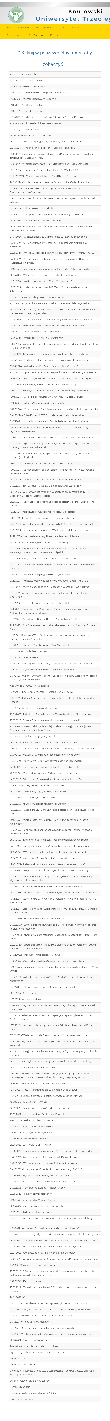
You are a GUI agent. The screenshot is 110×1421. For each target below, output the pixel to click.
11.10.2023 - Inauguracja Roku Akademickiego (34, 708)
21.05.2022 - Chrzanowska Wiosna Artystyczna (34, 1200)
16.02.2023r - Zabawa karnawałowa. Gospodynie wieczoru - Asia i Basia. (47, 961)
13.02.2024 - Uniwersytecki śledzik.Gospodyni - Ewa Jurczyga (42, 463)
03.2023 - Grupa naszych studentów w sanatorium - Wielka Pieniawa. (46, 886)
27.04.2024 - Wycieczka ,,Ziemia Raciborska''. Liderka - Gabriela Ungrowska (49, 303)
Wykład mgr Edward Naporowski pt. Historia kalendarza (40, 1352)
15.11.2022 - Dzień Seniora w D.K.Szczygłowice (33, 1067)
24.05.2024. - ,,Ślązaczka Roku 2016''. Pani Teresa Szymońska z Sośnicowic (48, 237)
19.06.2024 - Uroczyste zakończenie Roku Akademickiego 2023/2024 (46, 214)
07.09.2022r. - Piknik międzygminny (29, 1138)
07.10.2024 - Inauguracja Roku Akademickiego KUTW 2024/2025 (44, 170)
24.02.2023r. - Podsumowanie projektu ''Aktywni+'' (36, 955)
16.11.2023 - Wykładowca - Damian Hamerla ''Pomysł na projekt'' (43, 619)
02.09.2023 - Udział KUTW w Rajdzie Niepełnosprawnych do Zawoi (45, 754)
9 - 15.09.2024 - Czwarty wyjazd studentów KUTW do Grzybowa (43, 176)
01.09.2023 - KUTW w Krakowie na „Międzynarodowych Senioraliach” (46, 761)
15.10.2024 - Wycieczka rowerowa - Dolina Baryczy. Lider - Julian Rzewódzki (49, 164)
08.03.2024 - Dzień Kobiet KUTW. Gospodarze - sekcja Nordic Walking (47, 415)
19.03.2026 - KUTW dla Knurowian (27, 86)
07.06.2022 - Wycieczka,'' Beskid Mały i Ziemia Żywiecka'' (40, 1175)
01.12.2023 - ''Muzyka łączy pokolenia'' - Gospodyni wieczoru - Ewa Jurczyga (49, 587)
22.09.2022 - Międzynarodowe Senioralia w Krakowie (37, 1114)
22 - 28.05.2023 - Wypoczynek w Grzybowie (33, 797)
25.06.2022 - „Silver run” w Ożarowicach (30, 1145)
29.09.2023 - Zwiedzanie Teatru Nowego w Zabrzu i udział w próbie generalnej (51, 714)
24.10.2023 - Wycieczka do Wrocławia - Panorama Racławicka (42, 669)
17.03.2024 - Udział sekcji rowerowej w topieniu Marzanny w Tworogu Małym (50, 378)
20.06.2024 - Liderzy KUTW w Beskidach (31, 208)
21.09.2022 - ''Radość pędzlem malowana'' (32, 1120)
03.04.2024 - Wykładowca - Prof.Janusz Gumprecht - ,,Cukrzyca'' (44, 366)
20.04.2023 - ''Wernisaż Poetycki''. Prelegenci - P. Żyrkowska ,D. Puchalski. (48, 852)
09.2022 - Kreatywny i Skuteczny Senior (31, 1132)
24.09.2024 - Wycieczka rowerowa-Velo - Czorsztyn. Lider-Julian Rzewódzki (50, 182)
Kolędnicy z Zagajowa (21, 1399)
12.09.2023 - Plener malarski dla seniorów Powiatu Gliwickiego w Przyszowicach (52, 748)
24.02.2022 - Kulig (19, 1297)
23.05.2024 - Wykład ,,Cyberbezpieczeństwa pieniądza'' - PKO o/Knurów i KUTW (52, 253)
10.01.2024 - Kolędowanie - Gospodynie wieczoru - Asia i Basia (42, 512)
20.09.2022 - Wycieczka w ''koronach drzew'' (33, 1126)
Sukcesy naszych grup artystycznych (30, 1381)
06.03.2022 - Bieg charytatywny (26, 1281)
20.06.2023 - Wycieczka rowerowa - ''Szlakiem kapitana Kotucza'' (44, 773)
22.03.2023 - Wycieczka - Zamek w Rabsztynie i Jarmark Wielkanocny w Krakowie (53, 372)
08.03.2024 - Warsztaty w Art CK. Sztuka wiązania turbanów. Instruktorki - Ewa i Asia (54, 409)
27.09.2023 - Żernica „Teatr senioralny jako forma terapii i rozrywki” (45, 720)
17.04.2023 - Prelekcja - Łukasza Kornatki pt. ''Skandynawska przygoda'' (47, 864)
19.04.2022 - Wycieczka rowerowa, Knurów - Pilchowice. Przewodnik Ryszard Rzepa (54, 1259)
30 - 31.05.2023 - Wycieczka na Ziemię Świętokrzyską (38, 785)
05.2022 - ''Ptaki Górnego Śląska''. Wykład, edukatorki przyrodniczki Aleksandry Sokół (55, 1234)
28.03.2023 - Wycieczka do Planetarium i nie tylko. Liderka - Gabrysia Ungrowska (52, 892)
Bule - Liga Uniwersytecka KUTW (27, 129)
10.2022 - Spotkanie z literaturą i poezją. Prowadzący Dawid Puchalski (46, 1096)
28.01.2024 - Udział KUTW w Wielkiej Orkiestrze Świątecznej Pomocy (46, 479)
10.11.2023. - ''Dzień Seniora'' (24, 657)
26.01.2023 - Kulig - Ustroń (23, 993)
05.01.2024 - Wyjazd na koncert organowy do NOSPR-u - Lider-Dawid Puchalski (52, 524)
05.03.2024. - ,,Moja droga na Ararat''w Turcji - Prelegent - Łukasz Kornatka (49, 421)
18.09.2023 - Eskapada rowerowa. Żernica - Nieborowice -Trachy (43, 742)
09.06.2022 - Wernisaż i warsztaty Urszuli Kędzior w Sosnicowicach (45, 1163)
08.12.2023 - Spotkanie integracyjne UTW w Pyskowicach (40, 574)
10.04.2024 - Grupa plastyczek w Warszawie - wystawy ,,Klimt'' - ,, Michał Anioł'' (51, 354)
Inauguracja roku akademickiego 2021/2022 (33, 1393)
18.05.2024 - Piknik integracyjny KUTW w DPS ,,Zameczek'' (41, 281)
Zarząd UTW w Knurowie (23, 74)
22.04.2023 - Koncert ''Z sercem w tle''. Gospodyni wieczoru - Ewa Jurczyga (49, 846)
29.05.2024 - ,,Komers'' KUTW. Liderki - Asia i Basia (36, 220)
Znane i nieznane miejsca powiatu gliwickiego (34, 1346)
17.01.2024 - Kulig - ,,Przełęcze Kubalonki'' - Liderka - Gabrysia (42, 518)
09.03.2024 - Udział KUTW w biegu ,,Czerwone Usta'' (37, 403)
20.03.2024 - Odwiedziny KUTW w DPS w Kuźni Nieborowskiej (43, 384)
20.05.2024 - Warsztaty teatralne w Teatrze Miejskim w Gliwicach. (44, 275)
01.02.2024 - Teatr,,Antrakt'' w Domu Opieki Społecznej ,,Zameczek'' (45, 486)
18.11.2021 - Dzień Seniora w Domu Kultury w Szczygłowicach (42, 1328)
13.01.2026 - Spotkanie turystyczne (28, 105)
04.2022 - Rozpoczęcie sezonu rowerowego (33, 1265)
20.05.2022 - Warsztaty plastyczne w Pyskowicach (36, 1206)
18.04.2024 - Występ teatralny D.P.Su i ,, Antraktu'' (36, 338)
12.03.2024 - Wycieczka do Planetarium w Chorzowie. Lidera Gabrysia (46, 397)
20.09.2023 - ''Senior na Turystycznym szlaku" (34, 736)
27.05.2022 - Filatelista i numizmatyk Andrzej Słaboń (37, 1188)
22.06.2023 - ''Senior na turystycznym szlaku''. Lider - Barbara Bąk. (44, 767)
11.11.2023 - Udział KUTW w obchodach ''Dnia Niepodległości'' (42, 645)
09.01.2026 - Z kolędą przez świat (27, 111)
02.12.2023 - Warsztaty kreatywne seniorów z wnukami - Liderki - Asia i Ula (49, 581)
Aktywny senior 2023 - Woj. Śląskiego (29, 686)
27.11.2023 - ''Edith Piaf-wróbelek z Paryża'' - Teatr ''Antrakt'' (41, 603)
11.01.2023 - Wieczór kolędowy (25, 999)
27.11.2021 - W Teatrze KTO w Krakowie (30, 1322)
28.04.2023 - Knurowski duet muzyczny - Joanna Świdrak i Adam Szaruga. (49, 840)
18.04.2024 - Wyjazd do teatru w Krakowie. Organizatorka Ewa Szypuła (47, 325)
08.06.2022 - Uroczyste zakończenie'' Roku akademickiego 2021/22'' (46, 1169)
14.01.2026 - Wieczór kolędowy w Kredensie (33, 99)
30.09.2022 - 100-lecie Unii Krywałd (28, 1102)
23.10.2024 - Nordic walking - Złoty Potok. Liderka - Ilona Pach (42, 148)
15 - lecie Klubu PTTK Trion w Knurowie (30, 135)
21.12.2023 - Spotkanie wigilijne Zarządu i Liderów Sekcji (39, 542)
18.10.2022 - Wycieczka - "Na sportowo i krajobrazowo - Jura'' (41, 1083)
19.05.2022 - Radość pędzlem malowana (31, 1212)
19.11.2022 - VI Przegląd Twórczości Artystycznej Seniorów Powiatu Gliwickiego (51, 1061)
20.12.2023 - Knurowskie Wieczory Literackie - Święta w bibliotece (44, 536)
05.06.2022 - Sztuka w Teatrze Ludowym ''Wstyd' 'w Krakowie (42, 1181)
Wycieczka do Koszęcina (23, 1364)
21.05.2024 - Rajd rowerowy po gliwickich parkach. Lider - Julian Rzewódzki (49, 269)
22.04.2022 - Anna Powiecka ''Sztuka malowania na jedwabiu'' (42, 1253)
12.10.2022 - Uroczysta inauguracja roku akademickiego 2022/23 (43, 1090)
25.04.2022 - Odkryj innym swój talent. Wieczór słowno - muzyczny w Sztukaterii (52, 1240)
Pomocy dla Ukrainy (20, 1387)
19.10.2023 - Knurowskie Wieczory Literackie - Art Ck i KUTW (41, 692)
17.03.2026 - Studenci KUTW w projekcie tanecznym (37, 92)
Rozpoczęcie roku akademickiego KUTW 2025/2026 (37, 123)
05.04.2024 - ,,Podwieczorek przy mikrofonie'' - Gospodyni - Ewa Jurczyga (49, 360)
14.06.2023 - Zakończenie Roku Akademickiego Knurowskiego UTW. (46, 779)
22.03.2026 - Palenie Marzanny (26, 80)
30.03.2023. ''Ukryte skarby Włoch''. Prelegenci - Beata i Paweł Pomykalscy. (49, 870)
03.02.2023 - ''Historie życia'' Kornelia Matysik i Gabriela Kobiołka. (44, 987)
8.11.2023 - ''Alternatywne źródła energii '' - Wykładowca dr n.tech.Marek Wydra (51, 663)
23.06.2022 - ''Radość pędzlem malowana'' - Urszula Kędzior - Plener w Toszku (51, 1151)
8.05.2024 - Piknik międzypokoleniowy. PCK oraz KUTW (39, 297)
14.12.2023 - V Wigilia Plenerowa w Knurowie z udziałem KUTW (43, 558)
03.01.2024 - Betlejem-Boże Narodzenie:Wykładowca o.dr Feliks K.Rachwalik (50, 530)
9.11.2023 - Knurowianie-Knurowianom (30, 651)
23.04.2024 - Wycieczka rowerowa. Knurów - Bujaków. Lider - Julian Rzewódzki (51, 319)
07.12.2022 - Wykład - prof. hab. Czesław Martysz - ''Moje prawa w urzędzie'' (49, 1035)
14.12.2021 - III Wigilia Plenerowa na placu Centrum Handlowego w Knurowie (50, 1309)
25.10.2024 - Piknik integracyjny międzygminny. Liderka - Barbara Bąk (47, 141)
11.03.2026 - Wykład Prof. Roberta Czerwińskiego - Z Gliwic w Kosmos (46, 117)
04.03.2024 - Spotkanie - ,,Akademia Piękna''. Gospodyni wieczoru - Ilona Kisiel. (51, 437)
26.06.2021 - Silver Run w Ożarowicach (30, 1340)
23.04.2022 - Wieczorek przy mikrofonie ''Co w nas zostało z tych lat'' (46, 1246)
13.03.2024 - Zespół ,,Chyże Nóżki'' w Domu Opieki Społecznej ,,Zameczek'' (49, 390)
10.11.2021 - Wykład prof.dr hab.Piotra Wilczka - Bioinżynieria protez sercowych (51, 1334)
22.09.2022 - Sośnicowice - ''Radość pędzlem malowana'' (40, 1108)
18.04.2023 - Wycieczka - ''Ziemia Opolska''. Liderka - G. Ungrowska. (45, 858)
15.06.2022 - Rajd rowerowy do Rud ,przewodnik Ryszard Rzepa (43, 1157)
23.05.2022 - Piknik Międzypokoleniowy (31, 1194)
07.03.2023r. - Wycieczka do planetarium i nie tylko (37, 918)
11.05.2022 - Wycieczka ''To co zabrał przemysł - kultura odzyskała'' (44, 1228)
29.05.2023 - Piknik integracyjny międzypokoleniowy (38, 791)
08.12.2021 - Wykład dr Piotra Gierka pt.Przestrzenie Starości (41, 1315)
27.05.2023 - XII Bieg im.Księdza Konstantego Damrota (39, 804)
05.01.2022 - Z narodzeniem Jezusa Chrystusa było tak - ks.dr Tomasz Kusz (49, 1303)
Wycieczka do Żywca (21, 1358)
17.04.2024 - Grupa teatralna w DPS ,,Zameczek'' (35, 331)
